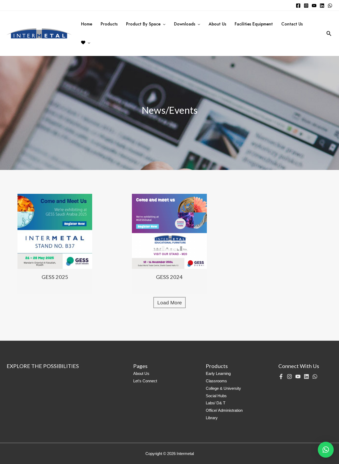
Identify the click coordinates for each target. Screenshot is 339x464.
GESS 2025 (55, 277)
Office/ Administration (224, 410)
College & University (223, 388)
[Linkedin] (322, 5)
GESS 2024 (169, 277)
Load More (169, 302)
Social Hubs (216, 395)
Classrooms (216, 381)
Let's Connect (145, 381)
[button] (326, 450)
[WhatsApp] (330, 5)
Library (212, 417)
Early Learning (218, 373)
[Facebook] (298, 5)
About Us (141, 373)
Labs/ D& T (215, 403)
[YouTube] (314, 5)
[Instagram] (306, 5)
